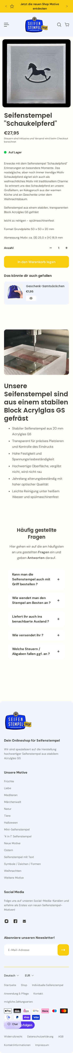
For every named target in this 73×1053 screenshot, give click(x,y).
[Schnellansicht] (31, 298)
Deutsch (9, 975)
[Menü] (6, 24)
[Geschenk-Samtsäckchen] (14, 292)
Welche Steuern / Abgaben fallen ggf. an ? (31, 651)
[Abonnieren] (63, 950)
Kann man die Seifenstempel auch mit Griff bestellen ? (31, 579)
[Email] (24, 921)
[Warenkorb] (67, 24)
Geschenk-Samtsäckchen (45, 286)
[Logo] (36, 24)
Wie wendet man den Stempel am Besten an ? (32, 600)
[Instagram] (6, 921)
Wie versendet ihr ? (27, 635)
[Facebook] (15, 921)
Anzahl (9, 248)
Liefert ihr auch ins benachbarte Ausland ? (30, 618)
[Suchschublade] (59, 24)
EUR (27, 975)
